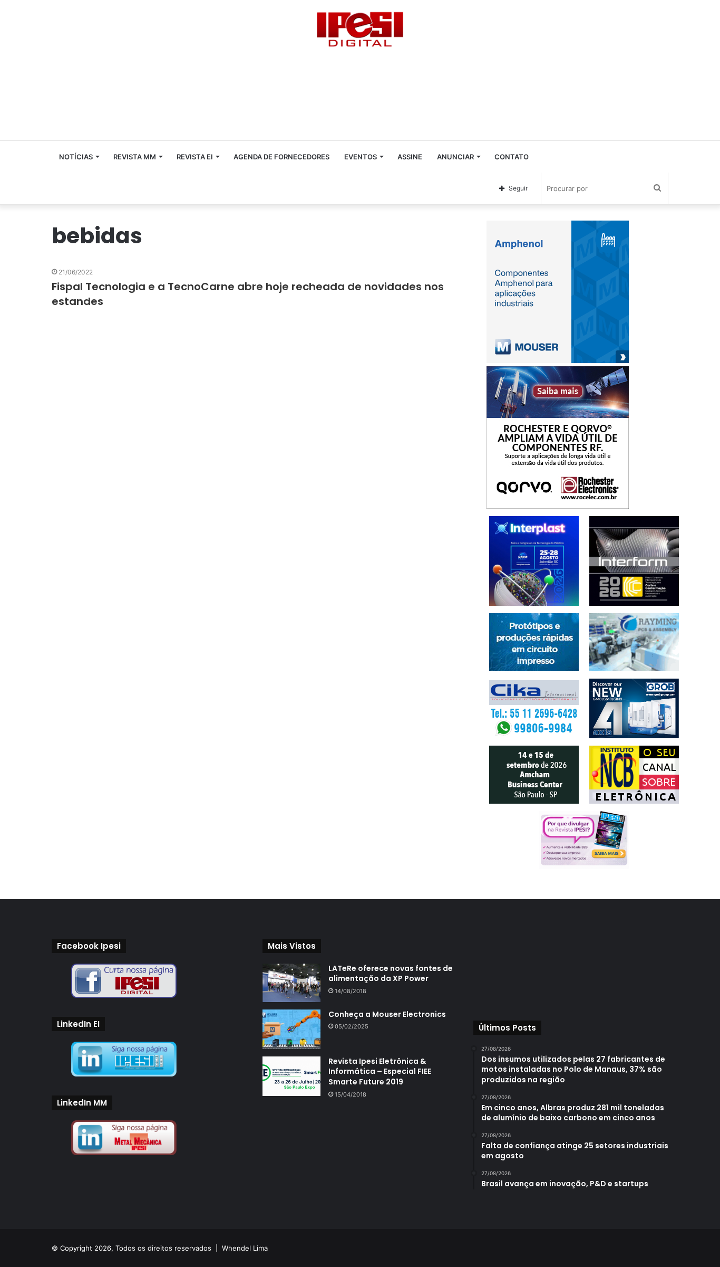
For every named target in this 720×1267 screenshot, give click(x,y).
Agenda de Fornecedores (281, 157)
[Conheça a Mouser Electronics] (291, 1029)
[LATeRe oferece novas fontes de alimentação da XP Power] (291, 983)
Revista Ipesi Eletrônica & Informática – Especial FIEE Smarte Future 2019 (379, 1071)
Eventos (360, 157)
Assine (409, 157)
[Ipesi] (360, 26)
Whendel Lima (245, 1248)
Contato (511, 157)
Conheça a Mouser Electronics (387, 1014)
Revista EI (195, 157)
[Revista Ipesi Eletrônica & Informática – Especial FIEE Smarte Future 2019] (291, 1076)
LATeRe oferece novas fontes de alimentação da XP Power (390, 973)
